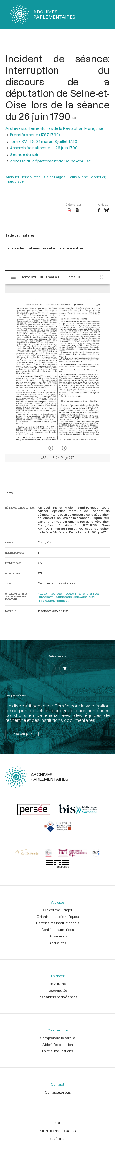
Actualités (57, 943)
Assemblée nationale (30, 148)
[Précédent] (50, 448)
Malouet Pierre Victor (22, 177)
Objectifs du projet (57, 910)
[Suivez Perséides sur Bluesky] (65, 668)
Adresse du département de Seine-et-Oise (50, 161)
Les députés (57, 990)
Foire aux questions (57, 1051)
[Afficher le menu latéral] (13, 277)
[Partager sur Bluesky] (106, 210)
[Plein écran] (101, 277)
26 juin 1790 (66, 148)
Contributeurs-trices (57, 930)
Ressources (58, 936)
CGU (57, 1123)
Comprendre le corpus (57, 1038)
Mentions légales (58, 1131)
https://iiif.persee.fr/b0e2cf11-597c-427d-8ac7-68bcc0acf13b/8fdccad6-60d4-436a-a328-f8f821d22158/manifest (69, 597)
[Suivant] (64, 448)
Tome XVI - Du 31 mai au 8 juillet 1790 (43, 141)
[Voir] (74, 116)
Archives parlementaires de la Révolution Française (54, 128)
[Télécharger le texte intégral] (77, 210)
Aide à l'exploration (57, 1044)
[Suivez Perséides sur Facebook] (50, 668)
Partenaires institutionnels (57, 923)
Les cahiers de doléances (57, 997)
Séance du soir (24, 154)
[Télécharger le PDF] (69, 210)
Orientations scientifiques (57, 916)
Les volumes (57, 984)
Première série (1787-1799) (35, 134)
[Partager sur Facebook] (99, 210)
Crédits (57, 1139)
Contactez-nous (58, 1092)
